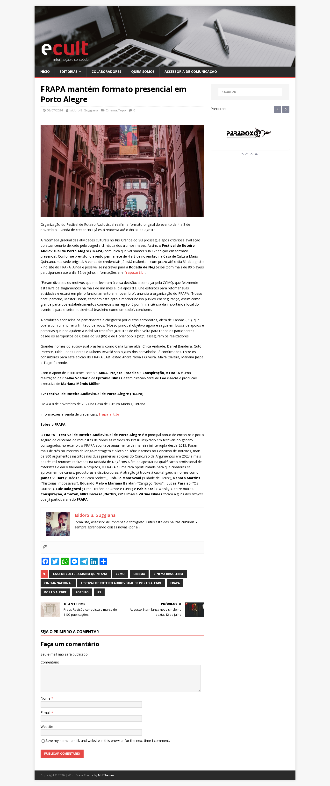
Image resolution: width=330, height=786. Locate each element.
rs (99, 592)
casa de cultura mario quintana (80, 574)
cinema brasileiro (168, 574)
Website (47, 726)
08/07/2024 (55, 110)
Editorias (69, 71)
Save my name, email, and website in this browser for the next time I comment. (107, 740)
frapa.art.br (134, 272)
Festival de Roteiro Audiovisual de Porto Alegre (121, 583)
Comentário (50, 662)
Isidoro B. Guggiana (84, 110)
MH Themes (106, 775)
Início (44, 71)
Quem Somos (143, 71)
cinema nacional (58, 583)
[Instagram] (45, 547)
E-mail (46, 712)
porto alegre (55, 592)
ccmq (120, 574)
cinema (139, 574)
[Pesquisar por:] (250, 92)
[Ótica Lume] (250, 137)
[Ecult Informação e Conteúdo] (165, 63)
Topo (122, 110)
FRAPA (175, 583)
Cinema (111, 110)
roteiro (82, 592)
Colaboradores (106, 71)
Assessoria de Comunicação (191, 71)
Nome (46, 698)
